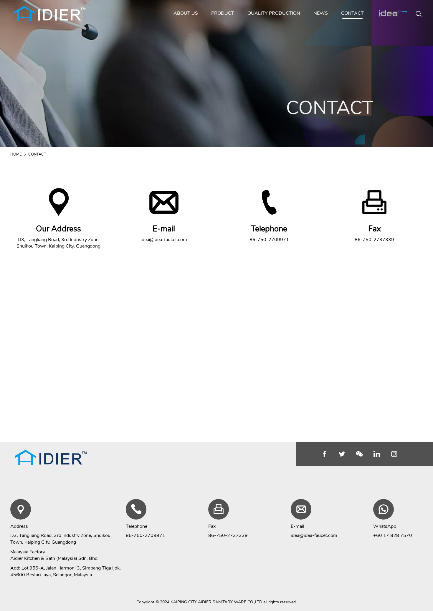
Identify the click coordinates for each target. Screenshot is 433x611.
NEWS (320, 13)
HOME (16, 154)
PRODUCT (222, 13)
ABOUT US (185, 13)
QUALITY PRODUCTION (273, 13)
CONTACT (352, 13)
